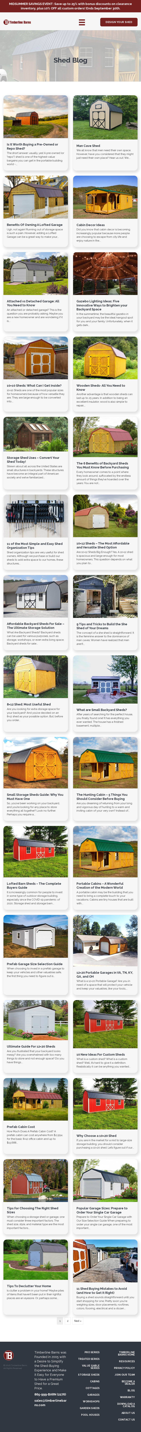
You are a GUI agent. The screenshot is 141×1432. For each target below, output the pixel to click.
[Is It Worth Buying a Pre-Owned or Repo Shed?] (35, 133)
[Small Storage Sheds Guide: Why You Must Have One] (35, 779)
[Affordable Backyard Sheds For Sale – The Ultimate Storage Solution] (35, 612)
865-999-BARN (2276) (50, 1394)
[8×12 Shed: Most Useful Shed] (35, 693)
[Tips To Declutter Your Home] (35, 1277)
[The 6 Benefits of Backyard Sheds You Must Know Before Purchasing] (105, 453)
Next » (77, 1321)
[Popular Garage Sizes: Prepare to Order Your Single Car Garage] (105, 1196)
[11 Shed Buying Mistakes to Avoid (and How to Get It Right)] (105, 1277)
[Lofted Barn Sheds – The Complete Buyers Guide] (35, 868)
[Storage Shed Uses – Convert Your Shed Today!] (35, 453)
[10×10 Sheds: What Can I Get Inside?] (35, 374)
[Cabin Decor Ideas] (105, 211)
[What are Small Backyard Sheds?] (105, 693)
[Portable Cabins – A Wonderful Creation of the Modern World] (105, 868)
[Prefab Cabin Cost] (35, 1116)
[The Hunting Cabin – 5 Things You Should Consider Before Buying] (105, 779)
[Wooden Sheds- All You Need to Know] (105, 374)
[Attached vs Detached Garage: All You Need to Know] (35, 291)
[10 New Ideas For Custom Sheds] (105, 1036)
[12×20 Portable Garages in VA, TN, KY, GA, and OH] (105, 955)
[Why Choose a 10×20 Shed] (105, 1116)
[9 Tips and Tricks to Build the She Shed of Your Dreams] (105, 612)
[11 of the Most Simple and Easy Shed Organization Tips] (35, 532)
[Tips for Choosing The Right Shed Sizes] (35, 1196)
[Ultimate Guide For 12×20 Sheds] (35, 1036)
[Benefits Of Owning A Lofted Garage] (35, 211)
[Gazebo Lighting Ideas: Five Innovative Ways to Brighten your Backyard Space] (105, 291)
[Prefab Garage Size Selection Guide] (35, 955)
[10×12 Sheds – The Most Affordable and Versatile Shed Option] (105, 532)
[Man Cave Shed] (105, 133)
